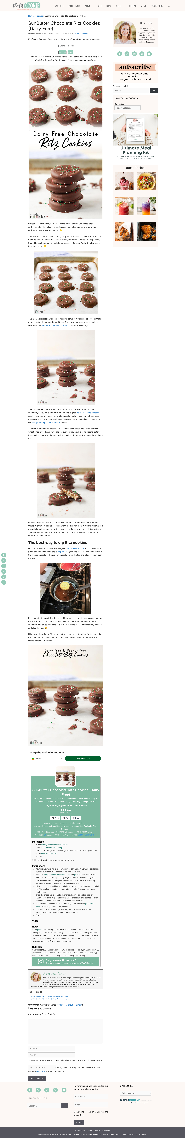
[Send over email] (3, 582)
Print (56, 818)
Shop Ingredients (83, 758)
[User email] (41, 992)
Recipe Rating (34, 1014)
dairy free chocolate (75, 548)
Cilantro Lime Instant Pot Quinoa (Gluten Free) (49, 999)
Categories (119, 104)
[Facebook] (34, 992)
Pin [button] (66, 818)
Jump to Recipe (67, 46)
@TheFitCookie (86, 963)
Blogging (132, 6)
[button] (61, 810)
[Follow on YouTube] (149, 53)
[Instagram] (30, 992)
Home (31, 16)
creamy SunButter (49, 853)
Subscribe (59, 6)
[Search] (154, 90)
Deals (143, 6)
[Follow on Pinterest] (127, 53)
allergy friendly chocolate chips (46, 422)
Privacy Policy (157, 6)
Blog (99, 6)
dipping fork (63, 552)
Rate (77, 818)
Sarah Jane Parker (86, 835)
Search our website (121, 86)
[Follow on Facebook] (119, 53)
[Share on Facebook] (3, 555)
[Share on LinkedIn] (3, 576)
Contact (97, 1131)
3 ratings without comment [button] (69, 1005)
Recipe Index (74, 6)
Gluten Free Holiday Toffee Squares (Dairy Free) (50, 996)
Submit (79, 1122)
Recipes (39, 16)
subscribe (40, 1071)
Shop (118, 6)
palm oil (77, 875)
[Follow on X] (141, 53)
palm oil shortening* (54, 848)
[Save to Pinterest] (3, 571)
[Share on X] (3, 560)
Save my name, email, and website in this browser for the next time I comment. (66, 1060)
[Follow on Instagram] (134, 53)
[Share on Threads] (3, 566)
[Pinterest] (37, 992)
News (108, 6)
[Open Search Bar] (168, 6)
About (87, 6)
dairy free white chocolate (89, 413)
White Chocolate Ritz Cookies (54, 325)
